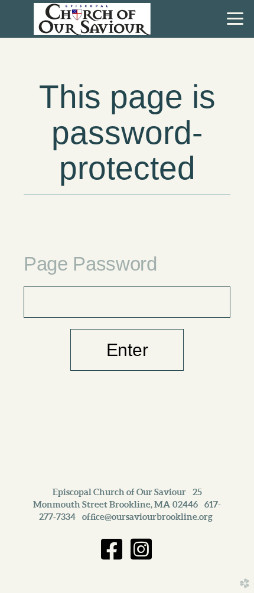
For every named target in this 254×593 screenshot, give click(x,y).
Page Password (90, 264)
